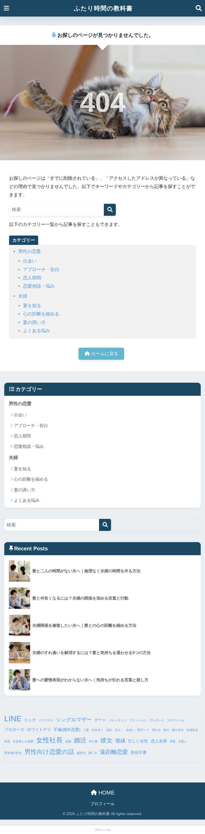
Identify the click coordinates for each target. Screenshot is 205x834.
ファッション (138, 720)
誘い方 (92, 752)
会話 (109, 729)
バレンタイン (118, 720)
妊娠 (68, 741)
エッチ (30, 720)
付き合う (97, 729)
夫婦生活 (192, 729)
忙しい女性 (138, 741)
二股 (86, 729)
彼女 (106, 740)
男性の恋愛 (29, 251)
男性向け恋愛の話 (49, 751)
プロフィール (175, 720)
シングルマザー (74, 719)
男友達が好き (13, 752)
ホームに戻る (104, 353)
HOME (106, 793)
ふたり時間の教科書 (103, 8)
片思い (182, 741)
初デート (143, 729)
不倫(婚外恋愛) (67, 729)
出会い (30, 261)
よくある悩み (36, 330)
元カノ (119, 729)
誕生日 (81, 752)
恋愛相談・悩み (39, 286)
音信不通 (139, 752)
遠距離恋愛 (114, 752)
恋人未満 (159, 741)
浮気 (172, 741)
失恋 (7, 741)
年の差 (93, 741)
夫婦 (22, 296)
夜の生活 (178, 729)
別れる (156, 729)
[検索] (110, 210)
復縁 (120, 740)
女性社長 (49, 740)
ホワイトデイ (39, 729)
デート (100, 720)
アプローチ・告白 (41, 269)
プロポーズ (14, 729)
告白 (166, 729)
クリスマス (46, 720)
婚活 (80, 740)
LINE (12, 718)
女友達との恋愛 (23, 741)
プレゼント (156, 720)
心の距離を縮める (41, 313)
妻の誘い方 (34, 322)
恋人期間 (32, 277)
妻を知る (32, 305)
